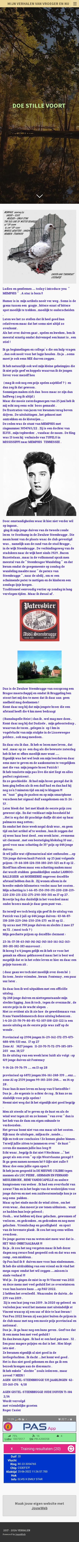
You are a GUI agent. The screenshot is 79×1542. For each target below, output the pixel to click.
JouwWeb (40, 1508)
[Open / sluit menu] (75, 3)
